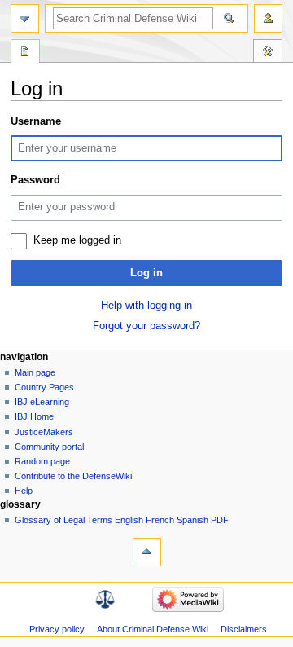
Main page (35, 372)
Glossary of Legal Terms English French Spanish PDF (122, 520)
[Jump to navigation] (25, 18)
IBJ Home (34, 416)
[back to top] (147, 552)
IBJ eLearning (42, 402)
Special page (25, 53)
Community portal (49, 446)
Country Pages (44, 387)
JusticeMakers (44, 432)
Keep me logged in (77, 240)
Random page (42, 461)
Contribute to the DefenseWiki (73, 476)
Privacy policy (57, 629)
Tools (268, 53)
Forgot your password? (146, 326)
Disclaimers (244, 629)
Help (24, 490)
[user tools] (268, 18)
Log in (146, 273)
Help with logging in (146, 305)
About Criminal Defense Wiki (152, 629)
